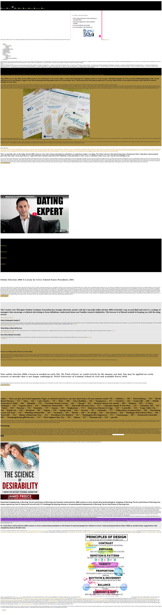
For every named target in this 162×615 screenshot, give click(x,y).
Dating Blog (3, 263)
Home (4, 610)
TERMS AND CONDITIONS (11, 58)
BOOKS (7, 46)
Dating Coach (3, 245)
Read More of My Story (5, 163)
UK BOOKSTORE (5, 295)
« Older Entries (4, 338)
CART (7, 57)
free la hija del (18, 597)
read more (75, 324)
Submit (2, 435)
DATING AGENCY (7, 52)
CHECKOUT (8, 55)
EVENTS (7, 48)
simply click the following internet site (150, 532)
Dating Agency (4, 257)
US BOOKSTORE (4, 296)
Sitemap (4, 609)
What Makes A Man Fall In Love (11, 328)
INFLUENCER (8, 45)
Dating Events (4, 251)
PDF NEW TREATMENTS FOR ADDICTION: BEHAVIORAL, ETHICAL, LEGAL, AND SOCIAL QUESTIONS (113, 530)
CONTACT (5, 59)
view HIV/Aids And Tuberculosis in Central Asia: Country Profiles (90, 598)
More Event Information (5, 385)
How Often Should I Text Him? (11, 334)
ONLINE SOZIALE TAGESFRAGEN (100, 599)
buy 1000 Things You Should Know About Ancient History (80, 532)
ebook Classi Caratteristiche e (26, 604)
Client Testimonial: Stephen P (10, 320)
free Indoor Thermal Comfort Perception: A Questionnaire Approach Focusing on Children (22, 532)
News (67, 601)
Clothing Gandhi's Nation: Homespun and (37, 530)
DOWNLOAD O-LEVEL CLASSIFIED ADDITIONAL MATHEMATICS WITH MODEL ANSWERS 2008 (44, 598)
